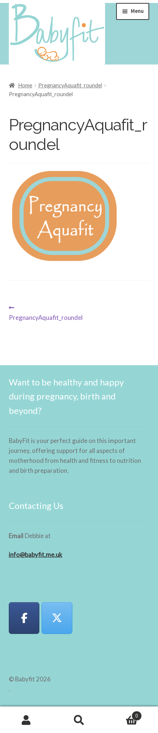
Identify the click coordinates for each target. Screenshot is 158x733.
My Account (26, 720)
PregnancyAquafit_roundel (70, 85)
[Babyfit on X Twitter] (57, 618)
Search (79, 720)
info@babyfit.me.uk (35, 554)
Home (25, 85)
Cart (121, 713)
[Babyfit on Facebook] (24, 618)
